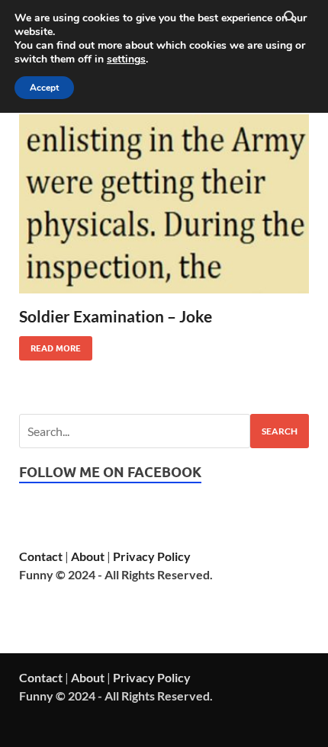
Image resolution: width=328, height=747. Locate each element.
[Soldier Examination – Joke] (164, 203)
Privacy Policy (152, 556)
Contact (41, 556)
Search (279, 431)
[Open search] (289, 17)
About (88, 556)
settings (126, 59)
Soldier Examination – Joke (115, 315)
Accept (44, 88)
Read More (50, 345)
